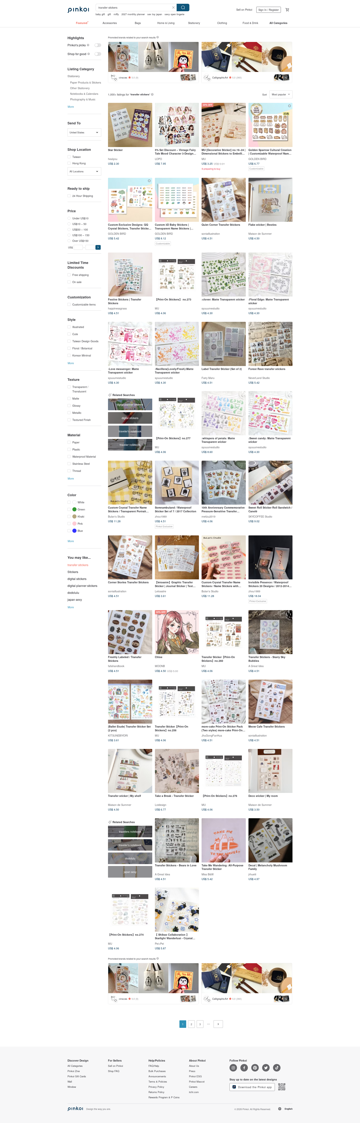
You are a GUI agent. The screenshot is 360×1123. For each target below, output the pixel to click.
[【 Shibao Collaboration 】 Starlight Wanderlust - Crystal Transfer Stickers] (177, 910)
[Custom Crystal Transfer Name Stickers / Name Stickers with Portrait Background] (224, 557)
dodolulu (73, 592)
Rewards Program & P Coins (164, 1097)
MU (204, 159)
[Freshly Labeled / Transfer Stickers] (130, 632)
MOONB (160, 666)
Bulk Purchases (157, 1071)
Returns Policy (156, 1092)
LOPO (158, 159)
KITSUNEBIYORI (118, 735)
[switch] (84, 45)
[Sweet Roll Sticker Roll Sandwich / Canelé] (270, 483)
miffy (116, 14)
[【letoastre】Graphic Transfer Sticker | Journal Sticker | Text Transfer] (177, 557)
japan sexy (75, 599)
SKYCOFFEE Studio (260, 516)
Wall (70, 1081)
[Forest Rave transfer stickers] (270, 344)
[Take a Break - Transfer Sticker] (177, 771)
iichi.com (194, 1092)
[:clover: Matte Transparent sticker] (224, 275)
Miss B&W (208, 874)
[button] (98, 247)
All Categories (75, 1066)
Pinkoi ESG (195, 1076)
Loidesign (160, 805)
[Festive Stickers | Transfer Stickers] (130, 275)
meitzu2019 (208, 516)
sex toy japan (154, 14)
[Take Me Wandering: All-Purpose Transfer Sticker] (224, 840)
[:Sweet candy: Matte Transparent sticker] (270, 413)
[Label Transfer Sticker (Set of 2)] (224, 344)
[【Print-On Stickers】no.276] (224, 771)
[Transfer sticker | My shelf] (130, 771)
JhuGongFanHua (212, 735)
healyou (112, 159)
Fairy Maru (208, 378)
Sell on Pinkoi (244, 9)
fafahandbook (116, 666)
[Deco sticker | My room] (270, 771)
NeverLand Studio (259, 378)
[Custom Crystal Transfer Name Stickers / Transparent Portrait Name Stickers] (130, 483)
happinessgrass (117, 308)
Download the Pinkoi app (254, 1087)
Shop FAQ (113, 1071)
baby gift (100, 14)
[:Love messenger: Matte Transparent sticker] (130, 344)
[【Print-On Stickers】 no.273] (177, 275)
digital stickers (77, 579)
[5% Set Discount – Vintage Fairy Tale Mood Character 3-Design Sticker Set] (177, 125)
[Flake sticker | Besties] (270, 200)
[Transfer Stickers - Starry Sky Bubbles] (270, 632)
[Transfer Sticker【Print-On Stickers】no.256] (177, 702)
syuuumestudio (211, 308)
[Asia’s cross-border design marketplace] (78, 10)
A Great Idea (256, 666)
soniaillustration (211, 233)
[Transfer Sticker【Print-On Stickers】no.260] (224, 632)
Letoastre (160, 591)
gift (109, 14)
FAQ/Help (153, 1066)
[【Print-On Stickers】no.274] (130, 910)
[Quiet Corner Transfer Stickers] (224, 200)
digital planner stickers (82, 586)
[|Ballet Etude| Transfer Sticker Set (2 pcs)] (130, 702)
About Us (194, 1066)
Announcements (157, 1076)
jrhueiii (252, 874)
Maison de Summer (260, 233)
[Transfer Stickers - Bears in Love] (177, 840)
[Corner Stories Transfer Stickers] (130, 557)
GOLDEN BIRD (257, 159)
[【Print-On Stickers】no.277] (177, 413)
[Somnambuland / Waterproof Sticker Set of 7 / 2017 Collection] (177, 483)
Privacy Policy (156, 1087)
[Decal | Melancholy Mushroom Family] (270, 840)
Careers (193, 1087)
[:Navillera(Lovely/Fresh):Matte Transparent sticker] (177, 344)
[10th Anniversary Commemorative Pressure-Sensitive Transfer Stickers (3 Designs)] (224, 483)
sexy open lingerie (174, 14)
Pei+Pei (159, 943)
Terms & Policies (157, 1081)
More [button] (71, 106)
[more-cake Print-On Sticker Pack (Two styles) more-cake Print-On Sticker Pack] (224, 702)
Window (72, 1087)
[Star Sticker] (130, 125)
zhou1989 (161, 516)
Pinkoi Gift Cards (77, 1076)
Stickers (73, 572)
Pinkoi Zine (74, 1071)
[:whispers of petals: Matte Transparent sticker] (224, 413)
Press (192, 1071)
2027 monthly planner (133, 14)
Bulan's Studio (116, 516)
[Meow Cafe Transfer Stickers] (270, 702)
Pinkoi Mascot (197, 1081)
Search (183, 7)
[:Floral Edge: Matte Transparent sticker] (270, 275)
